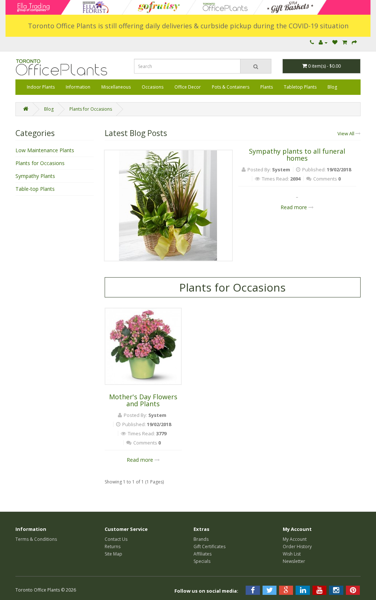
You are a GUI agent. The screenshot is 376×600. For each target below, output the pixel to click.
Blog (332, 87)
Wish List (292, 554)
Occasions (152, 87)
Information (78, 87)
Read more (294, 207)
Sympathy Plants (35, 175)
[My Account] (323, 42)
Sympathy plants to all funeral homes (297, 155)
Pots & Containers (230, 87)
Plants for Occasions (90, 109)
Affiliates (203, 554)
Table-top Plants (35, 188)
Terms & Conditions (36, 539)
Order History (297, 546)
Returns (112, 546)
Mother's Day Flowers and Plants (143, 400)
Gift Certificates (209, 546)
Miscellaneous (116, 87)
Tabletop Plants (300, 87)
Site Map (113, 554)
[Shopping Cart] (344, 42)
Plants (266, 87)
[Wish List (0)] (334, 42)
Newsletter (294, 561)
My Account (295, 539)
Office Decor (187, 87)
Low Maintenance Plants (44, 150)
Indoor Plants (41, 87)
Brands (201, 539)
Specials (202, 561)
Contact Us (116, 539)
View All (346, 133)
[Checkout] (354, 42)
